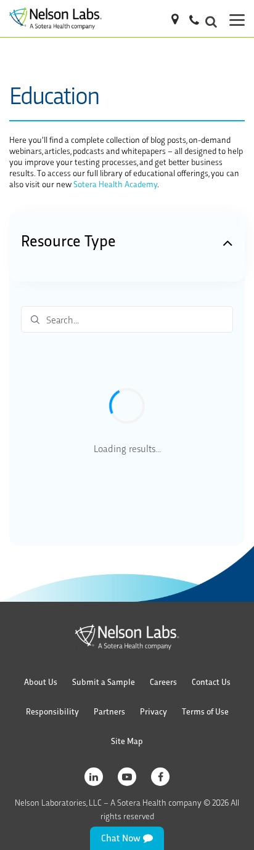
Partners (109, 711)
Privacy (153, 711)
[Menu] (237, 18)
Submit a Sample (103, 681)
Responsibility (52, 711)
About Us (40, 681)
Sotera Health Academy (115, 183)
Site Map (127, 741)
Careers (163, 681)
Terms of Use (205, 711)
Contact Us (211, 681)
